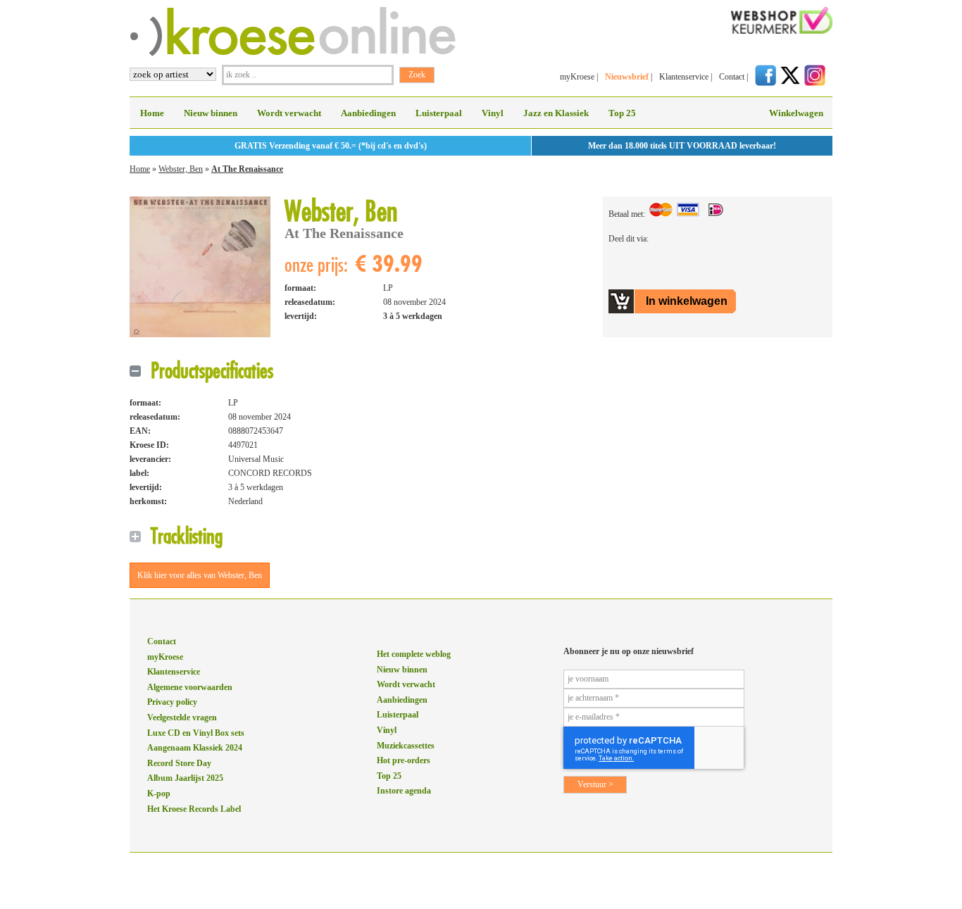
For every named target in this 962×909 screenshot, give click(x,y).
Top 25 (622, 113)
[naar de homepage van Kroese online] (293, 53)
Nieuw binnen (210, 113)
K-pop (158, 793)
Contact (731, 77)
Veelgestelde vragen (182, 717)
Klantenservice (683, 77)
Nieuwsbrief (627, 77)
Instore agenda (404, 791)
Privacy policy (172, 702)
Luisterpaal (439, 113)
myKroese (577, 77)
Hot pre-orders (403, 760)
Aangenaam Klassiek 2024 (194, 748)
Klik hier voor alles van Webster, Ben (199, 575)
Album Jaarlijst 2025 (185, 778)
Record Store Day (179, 763)
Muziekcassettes (406, 746)
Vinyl (493, 113)
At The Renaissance (247, 169)
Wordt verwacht (289, 113)
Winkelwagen (796, 113)
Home (152, 113)
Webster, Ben (180, 169)
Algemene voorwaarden (189, 687)
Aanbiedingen (368, 113)
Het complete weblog (414, 654)
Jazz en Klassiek (556, 113)
